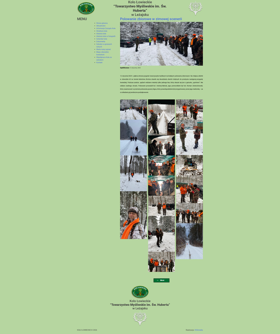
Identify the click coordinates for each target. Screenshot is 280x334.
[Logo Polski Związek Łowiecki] (195, 8)
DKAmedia (199, 330)
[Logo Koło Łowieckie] (86, 8)
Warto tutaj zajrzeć (103, 49)
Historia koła (101, 34)
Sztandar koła (101, 39)
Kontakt (99, 62)
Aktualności (100, 26)
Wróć (162, 280)
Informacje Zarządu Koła (106, 28)
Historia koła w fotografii (105, 36)
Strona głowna (102, 23)
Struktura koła (101, 31)
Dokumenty (100, 41)
